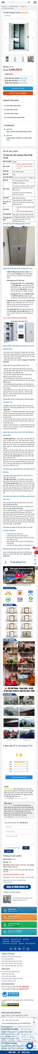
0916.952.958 (21, 880)
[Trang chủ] (3, 2)
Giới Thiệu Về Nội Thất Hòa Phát (11, 963)
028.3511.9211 (24, 989)
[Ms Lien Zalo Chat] (36, 560)
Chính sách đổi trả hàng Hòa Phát (11, 978)
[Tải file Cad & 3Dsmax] (19, 887)
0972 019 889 (19, 877)
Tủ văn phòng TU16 (18, 562)
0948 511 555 (10, 877)
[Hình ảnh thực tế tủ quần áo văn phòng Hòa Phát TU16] (7, 899)
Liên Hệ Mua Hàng (7, 959)
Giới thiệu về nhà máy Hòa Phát (11, 956)
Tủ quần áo (23, 6)
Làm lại (9, 851)
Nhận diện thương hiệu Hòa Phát (11, 961)
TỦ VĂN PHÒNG (13, 6)
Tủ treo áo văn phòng (19, 177)
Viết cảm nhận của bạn (19, 777)
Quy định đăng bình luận (12, 848)
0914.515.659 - (12, 880)
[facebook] (23, 948)
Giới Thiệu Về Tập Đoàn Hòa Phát (12, 966)
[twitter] (11, 948)
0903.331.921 (7, 882)
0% (27, 764)
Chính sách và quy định (9, 943)
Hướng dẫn (5, 941)
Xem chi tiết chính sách (10, 504)
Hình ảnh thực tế (16, 939)
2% (27, 762)
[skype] (28, 948)
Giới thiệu (26, 939)
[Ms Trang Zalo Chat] (36, 564)
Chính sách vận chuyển (8, 976)
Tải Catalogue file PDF (18, 88)
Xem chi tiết (23, 83)
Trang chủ (4, 6)
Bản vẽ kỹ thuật (30, 943)
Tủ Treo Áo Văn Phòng (7, 8)
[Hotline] (36, 552)
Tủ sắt (15, 183)
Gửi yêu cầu (30, 520)
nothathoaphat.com (19, 221)
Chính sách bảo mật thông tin (10, 971)
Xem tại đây (23, 78)
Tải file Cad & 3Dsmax (18, 93)
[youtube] (19, 948)
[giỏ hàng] (36, 548)
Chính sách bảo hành (8, 974)
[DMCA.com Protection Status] (19, 1005)
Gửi (26, 848)
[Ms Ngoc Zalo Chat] (36, 556)
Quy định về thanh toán (8, 981)
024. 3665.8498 (24, 986)
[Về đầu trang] (36, 568)
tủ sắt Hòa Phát (11, 444)
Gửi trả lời (10, 798)
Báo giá (21, 943)
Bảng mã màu (15, 941)
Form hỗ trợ (27, 463)
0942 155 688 (29, 877)
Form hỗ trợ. (17, 524)
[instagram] (15, 948)
